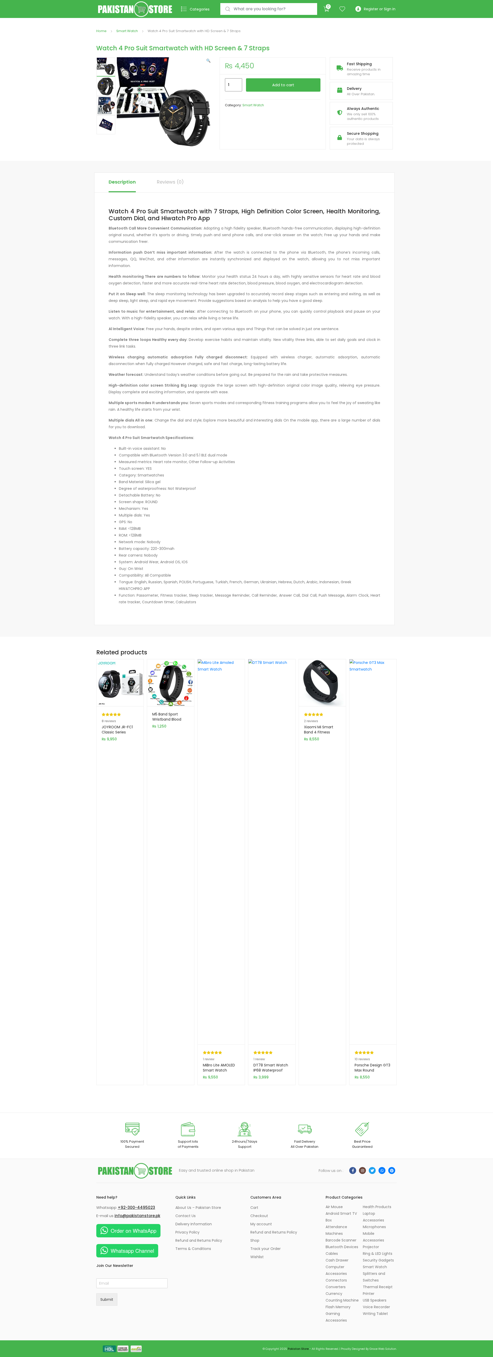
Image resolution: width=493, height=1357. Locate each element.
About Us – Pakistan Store (198, 1207)
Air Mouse (334, 1206)
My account (261, 1224)
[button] (208, 60)
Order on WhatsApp (133, 1230)
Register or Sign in (379, 9)
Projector (371, 1246)
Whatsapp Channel (132, 1250)
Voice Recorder (376, 1307)
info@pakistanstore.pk (137, 1215)
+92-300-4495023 (136, 1207)
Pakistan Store (298, 1349)
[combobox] (268, 9)
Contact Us (185, 1215)
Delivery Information (193, 1224)
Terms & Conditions (193, 1248)
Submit (106, 1299)
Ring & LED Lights (377, 1253)
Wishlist (257, 1256)
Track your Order (265, 1248)
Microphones (374, 1226)
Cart (254, 1207)
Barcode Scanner (341, 1240)
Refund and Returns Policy (198, 1240)
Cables (332, 1253)
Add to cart (283, 85)
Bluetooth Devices (342, 1246)
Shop (254, 1240)
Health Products (377, 1206)
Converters (336, 1286)
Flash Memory (338, 1307)
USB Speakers (374, 1300)
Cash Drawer (337, 1260)
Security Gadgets (378, 1260)
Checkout (259, 1215)
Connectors (336, 1280)
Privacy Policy (187, 1232)
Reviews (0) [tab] (170, 182)
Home (101, 30)
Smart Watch (127, 30)
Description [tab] (122, 182)
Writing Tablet (375, 1313)
